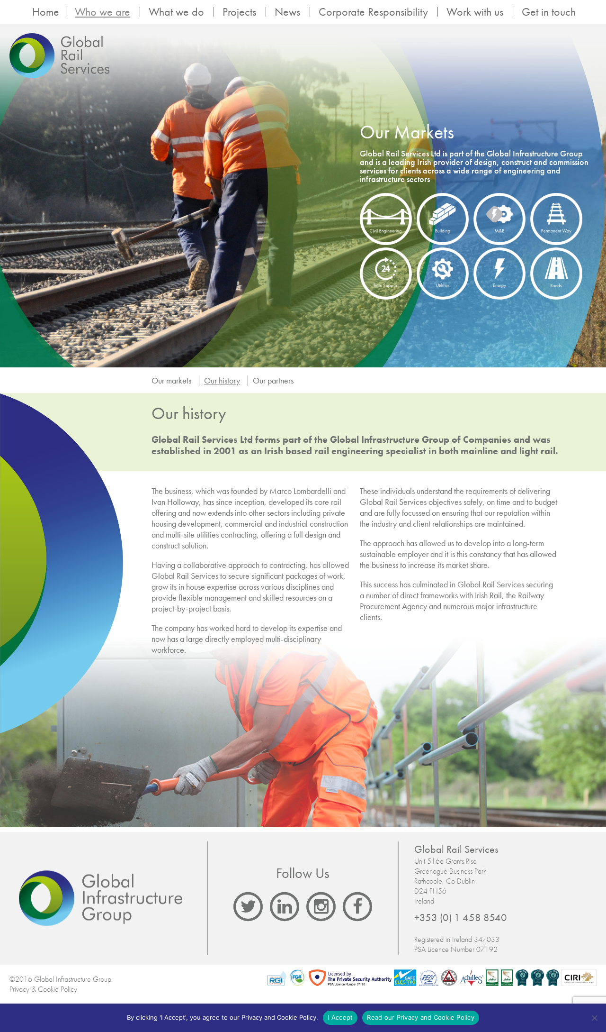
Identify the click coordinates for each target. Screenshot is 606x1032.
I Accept (340, 1017)
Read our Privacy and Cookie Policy (420, 1017)
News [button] (287, 12)
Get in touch (549, 12)
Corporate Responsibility (373, 12)
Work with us (474, 12)
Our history (222, 380)
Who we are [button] (102, 12)
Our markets (171, 380)
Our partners (273, 380)
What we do (176, 12)
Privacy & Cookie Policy (43, 989)
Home (45, 12)
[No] (594, 1018)
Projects (239, 12)
